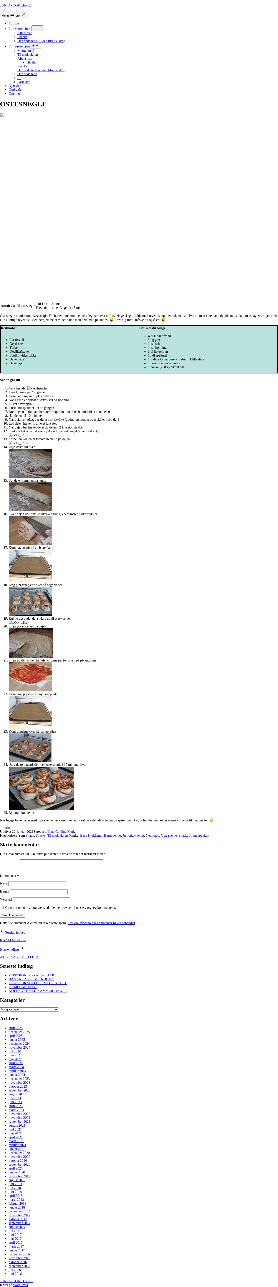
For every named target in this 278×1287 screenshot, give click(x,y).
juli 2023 (15, 1098)
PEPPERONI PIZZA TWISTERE (32, 975)
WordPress (20, 1285)
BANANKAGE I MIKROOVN (31, 979)
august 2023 (17, 1094)
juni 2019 (15, 1184)
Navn (4, 883)
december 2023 (19, 1078)
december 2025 (19, 1032)
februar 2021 (17, 1145)
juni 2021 (15, 1129)
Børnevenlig (112, 835)
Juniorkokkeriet (133, 835)
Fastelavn (23, 82)
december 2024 (19, 1043)
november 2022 (19, 1114)
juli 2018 (15, 1188)
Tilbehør (32, 62)
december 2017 (19, 1211)
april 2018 (16, 1195)
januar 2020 (17, 1172)
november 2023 (19, 1082)
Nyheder (15, 86)
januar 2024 (17, 1075)
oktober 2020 (18, 1160)
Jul (19, 78)
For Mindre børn (20, 29)
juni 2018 (15, 1192)
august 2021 (17, 1125)
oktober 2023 (18, 1086)
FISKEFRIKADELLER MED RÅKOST (38, 983)
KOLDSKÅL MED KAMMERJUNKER (38, 991)
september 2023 (19, 1090)
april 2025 (16, 1036)
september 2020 (19, 1164)
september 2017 (19, 1223)
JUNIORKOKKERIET (16, 5)
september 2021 (19, 1121)
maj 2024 (15, 1059)
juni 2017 (15, 1234)
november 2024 (19, 1047)
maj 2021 (15, 1133)
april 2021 (16, 1137)
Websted (6, 899)
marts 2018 (16, 1199)
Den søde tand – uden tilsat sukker (41, 41)
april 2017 (16, 1242)
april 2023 (16, 1106)
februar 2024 (17, 1071)
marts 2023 (16, 1110)
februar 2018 (17, 1203)
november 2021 (19, 1117)
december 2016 (19, 1254)
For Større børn (19, 46)
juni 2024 (15, 1055)
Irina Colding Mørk (61, 831)
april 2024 (16, 1063)
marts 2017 (16, 1246)
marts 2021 (16, 1141)
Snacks (22, 37)
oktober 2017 (18, 1219)
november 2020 (19, 1156)
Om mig (14, 93)
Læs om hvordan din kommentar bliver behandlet (101, 923)
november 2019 (19, 1176)
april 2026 (16, 1028)
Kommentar (9, 876)
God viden (16, 89)
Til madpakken (27, 54)
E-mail (4, 891)
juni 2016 (15, 1274)
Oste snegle (169, 835)
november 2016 (19, 1258)
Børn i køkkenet (91, 835)
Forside (14, 23)
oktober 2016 (18, 1262)
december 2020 (19, 1153)
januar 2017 (17, 1250)
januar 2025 (17, 1039)
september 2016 (19, 1266)
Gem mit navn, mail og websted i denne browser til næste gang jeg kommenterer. (60, 907)
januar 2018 (17, 1207)
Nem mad (152, 835)
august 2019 (17, 1180)
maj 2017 (15, 1238)
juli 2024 (15, 1051)
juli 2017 (15, 1231)
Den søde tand (27, 74)
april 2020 (16, 1168)
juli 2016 (15, 1270)
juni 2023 (15, 1102)
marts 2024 (16, 1067)
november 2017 (19, 1215)
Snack (30, 835)
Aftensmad (24, 33)
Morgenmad (25, 50)
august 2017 (17, 1227)
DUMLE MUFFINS (23, 987)
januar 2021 (17, 1149)
